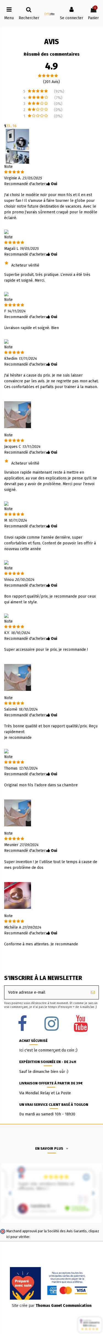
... (11, 126)
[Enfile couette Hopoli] (17, 414)
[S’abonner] (93, 992)
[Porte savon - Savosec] (17, 895)
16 (14, 126)
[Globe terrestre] (17, 146)
